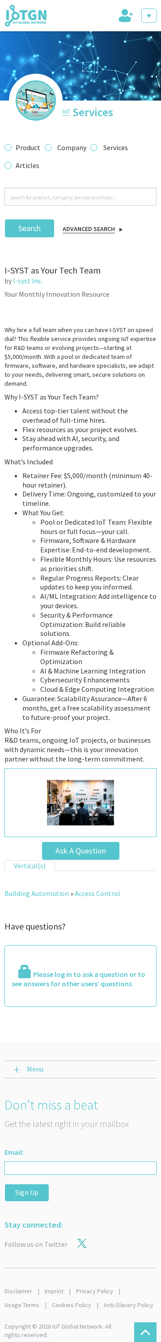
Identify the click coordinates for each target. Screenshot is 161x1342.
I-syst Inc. (27, 280)
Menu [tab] (35, 1068)
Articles (27, 165)
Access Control (97, 893)
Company (71, 147)
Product (28, 147)
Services (115, 147)
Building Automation (36, 893)
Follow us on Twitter (36, 1244)
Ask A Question (80, 851)
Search (29, 228)
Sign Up (26, 1192)
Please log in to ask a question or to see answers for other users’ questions (78, 979)
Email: (14, 1152)
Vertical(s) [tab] (30, 865)
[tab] (125, 15)
